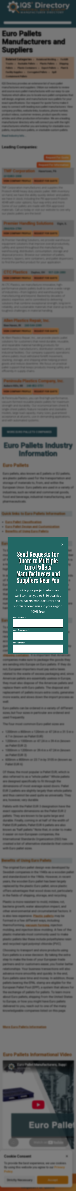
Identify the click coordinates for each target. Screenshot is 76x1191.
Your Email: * (19, 643)
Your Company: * (21, 630)
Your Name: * (19, 617)
